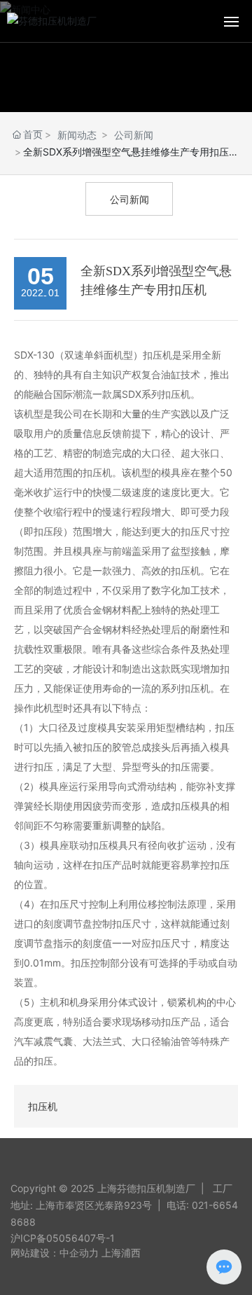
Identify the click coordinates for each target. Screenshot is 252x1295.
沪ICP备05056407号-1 (62, 1238)
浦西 (131, 1253)
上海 (111, 1253)
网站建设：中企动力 (54, 1253)
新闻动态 (77, 135)
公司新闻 (133, 135)
